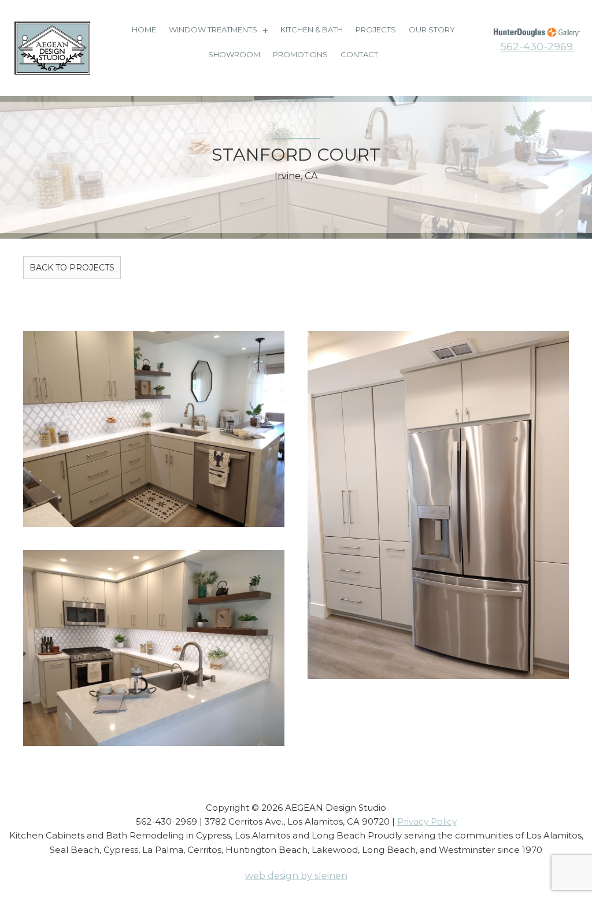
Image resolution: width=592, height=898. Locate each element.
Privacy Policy (427, 821)
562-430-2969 (537, 46)
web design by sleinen (296, 875)
